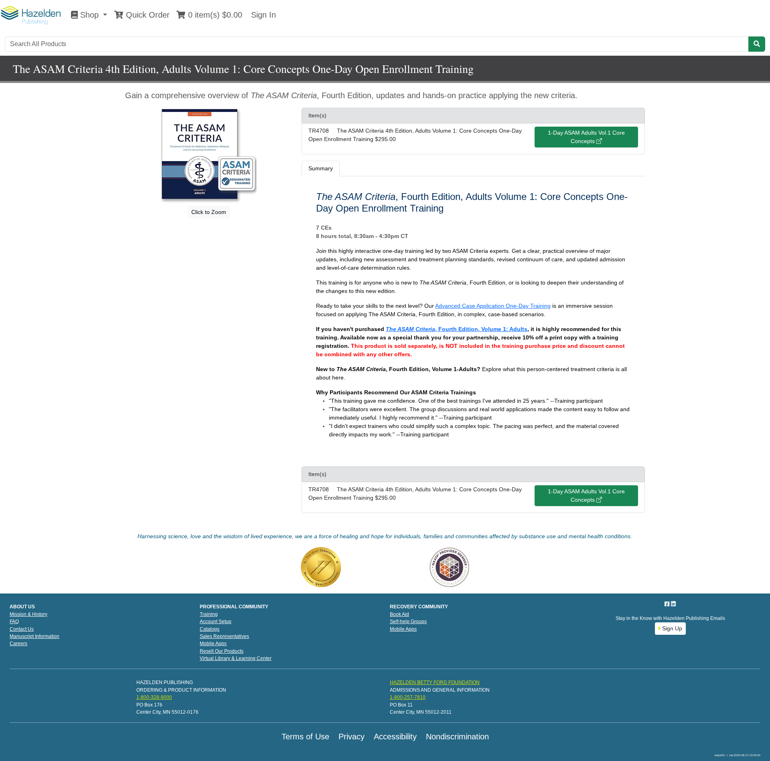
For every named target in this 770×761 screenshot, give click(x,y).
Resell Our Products (221, 651)
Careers (18, 643)
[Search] (756, 44)
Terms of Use (305, 736)
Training (209, 614)
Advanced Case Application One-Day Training (493, 306)
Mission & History (28, 614)
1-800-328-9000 (154, 697)
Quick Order (147, 14)
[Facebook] (668, 604)
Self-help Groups (408, 621)
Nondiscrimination (457, 736)
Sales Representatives (224, 636)
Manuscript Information (34, 636)
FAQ (14, 621)
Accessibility (395, 736)
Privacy (351, 736)
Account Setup (215, 621)
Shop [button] (89, 14)
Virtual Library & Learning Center (236, 658)
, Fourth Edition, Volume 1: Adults (456, 329)
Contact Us (22, 629)
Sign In (262, 14)
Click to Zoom (208, 212)
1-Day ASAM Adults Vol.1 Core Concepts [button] (586, 136)
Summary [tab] (320, 168)
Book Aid (399, 614)
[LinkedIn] (673, 604)
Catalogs (209, 629)
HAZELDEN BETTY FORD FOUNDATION (435, 682)
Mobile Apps (213, 643)
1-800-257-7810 (408, 697)
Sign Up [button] (671, 628)
